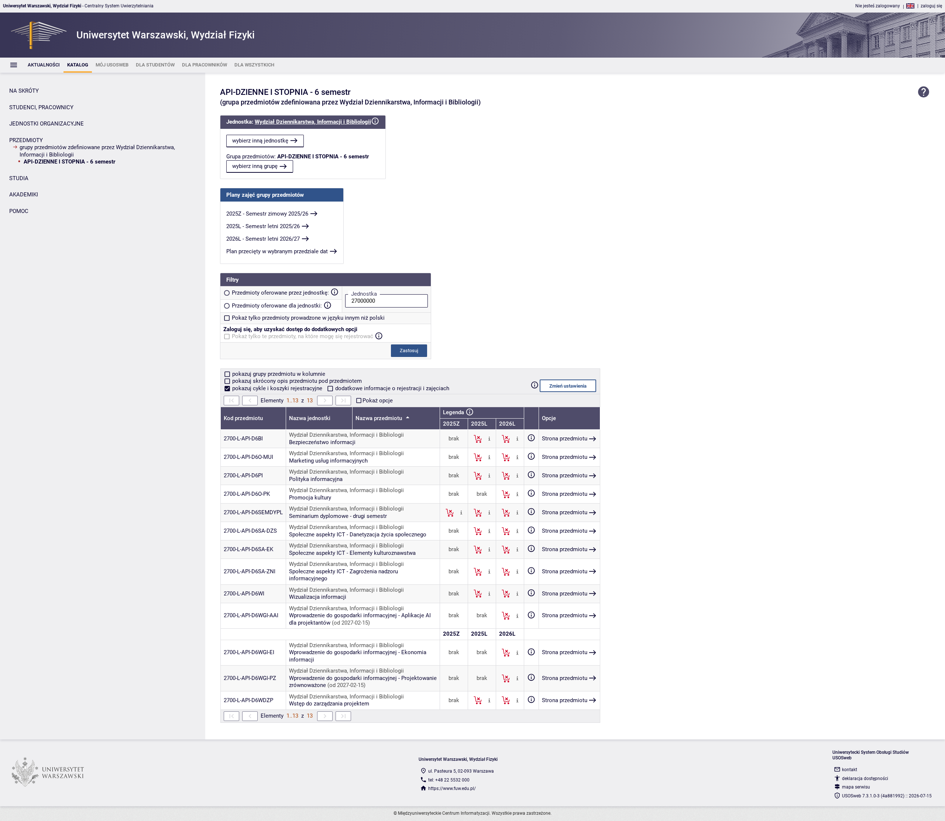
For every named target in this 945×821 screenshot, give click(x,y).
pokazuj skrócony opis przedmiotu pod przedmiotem (296, 381)
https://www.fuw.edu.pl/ (452, 788)
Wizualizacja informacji (317, 597)
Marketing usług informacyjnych (328, 460)
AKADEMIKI (23, 194)
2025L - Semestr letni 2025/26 (263, 226)
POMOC (18, 211)
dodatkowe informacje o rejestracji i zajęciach (391, 388)
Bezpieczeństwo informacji (322, 442)
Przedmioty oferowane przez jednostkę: (280, 292)
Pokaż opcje (377, 400)
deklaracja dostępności (865, 778)
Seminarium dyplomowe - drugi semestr (338, 516)
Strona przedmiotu (564, 438)
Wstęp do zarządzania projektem (329, 703)
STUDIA (18, 178)
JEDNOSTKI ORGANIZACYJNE (46, 123)
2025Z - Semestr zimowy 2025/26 (267, 213)
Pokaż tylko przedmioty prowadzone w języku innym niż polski (308, 318)
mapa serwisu (856, 787)
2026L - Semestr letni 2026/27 (263, 239)
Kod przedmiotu (243, 418)
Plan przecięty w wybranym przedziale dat (277, 251)
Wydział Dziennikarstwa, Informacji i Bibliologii (313, 121)
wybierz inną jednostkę (260, 140)
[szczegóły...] (489, 438)
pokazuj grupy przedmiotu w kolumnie (278, 374)
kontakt (849, 769)
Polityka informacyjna (316, 479)
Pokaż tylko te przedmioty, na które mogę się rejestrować (302, 336)
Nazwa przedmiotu (379, 418)
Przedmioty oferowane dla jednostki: (276, 305)
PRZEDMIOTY (26, 140)
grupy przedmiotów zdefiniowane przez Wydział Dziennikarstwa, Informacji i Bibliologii (97, 151)
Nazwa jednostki (309, 418)
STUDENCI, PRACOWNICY (41, 107)
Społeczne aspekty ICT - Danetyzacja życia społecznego (357, 534)
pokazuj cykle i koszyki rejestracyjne (277, 388)
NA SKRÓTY (24, 90)
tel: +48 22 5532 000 (449, 780)
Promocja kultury (310, 497)
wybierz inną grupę (255, 166)
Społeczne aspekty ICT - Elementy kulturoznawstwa (352, 553)
